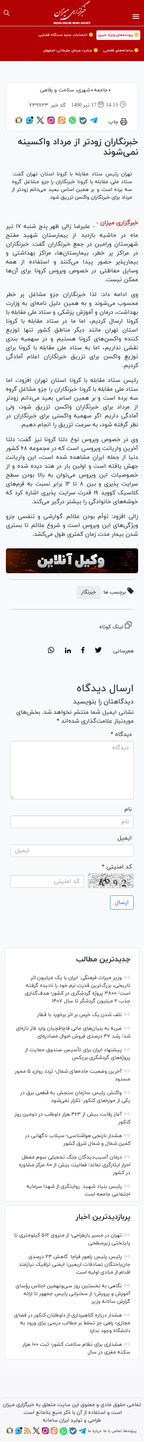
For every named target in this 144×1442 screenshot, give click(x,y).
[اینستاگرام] (51, 123)
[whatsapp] (51, 651)
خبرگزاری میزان (119, 223)
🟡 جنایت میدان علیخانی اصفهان (70, 50)
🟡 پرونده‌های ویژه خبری (118, 35)
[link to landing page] (72, 13)
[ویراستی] (29, 123)
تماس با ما (112, 1431)
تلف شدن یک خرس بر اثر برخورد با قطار (79, 1014)
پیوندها (129, 1431)
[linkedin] (68, 651)
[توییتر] (40, 123)
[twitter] (98, 651)
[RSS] (27, 1433)
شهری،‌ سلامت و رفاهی (65, 90)
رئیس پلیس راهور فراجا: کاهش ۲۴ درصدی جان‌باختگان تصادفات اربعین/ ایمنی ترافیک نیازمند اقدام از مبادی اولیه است (74, 1264)
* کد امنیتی (117, 867)
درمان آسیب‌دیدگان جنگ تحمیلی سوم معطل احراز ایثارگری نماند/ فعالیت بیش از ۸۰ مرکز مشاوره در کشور (74, 1165)
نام (128, 809)
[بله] (83, 123)
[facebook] (83, 651)
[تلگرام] (93, 123)
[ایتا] (61, 123)
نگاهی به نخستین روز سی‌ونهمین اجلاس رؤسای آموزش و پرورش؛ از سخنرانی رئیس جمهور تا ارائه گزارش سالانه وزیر (73, 1294)
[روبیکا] (19, 123)
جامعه (101, 90)
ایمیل (124, 838)
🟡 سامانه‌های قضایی (120, 50)
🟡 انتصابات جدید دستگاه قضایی (65, 35)
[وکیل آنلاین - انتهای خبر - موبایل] (72, 560)
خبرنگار (88, 592)
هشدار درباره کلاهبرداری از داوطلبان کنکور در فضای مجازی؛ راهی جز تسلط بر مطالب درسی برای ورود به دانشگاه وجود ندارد (72, 1323)
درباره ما (94, 1431)
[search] (7, 13)
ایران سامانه (56, 1420)
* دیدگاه (121, 734)
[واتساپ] (72, 123)
